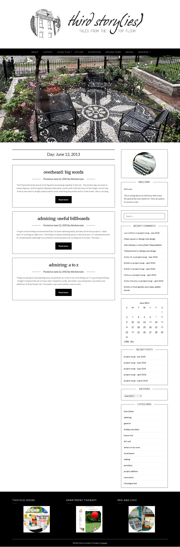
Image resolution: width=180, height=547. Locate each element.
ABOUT (34, 52)
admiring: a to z (63, 264)
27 (150, 332)
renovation (129, 477)
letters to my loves (132, 447)
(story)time (129, 411)
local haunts (129, 453)
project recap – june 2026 (135, 362)
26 (144, 332)
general (127, 423)
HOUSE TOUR (63, 52)
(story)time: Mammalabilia (150, 245)
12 (144, 322)
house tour (128, 435)
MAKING (129, 52)
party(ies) (128, 465)
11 (138, 322)
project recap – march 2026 (136, 380)
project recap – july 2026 (149, 233)
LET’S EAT (79, 52)
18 (138, 327)
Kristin (127, 263)
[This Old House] (36, 515)
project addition (131, 471)
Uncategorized (130, 483)
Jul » (132, 341)
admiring (128, 417)
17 (133, 327)
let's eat (127, 441)
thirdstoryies (77, 179)
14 (156, 322)
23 (127, 332)
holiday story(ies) (131, 429)
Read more (63, 199)
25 (138, 332)
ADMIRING (143, 52)
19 (144, 327)
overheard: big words (64, 172)
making (127, 459)
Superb (104, 543)
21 (156, 327)
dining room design (147, 239)
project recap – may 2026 (146, 257)
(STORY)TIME (94, 52)
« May (126, 341)
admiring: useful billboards (64, 218)
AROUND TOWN (113, 52)
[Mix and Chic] (142, 515)
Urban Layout (130, 239)
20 (150, 327)
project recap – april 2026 (144, 263)
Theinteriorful (130, 251)
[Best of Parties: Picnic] (89, 515)
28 (156, 332)
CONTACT (48, 52)
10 (133, 322)
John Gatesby (130, 245)
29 (162, 332)
